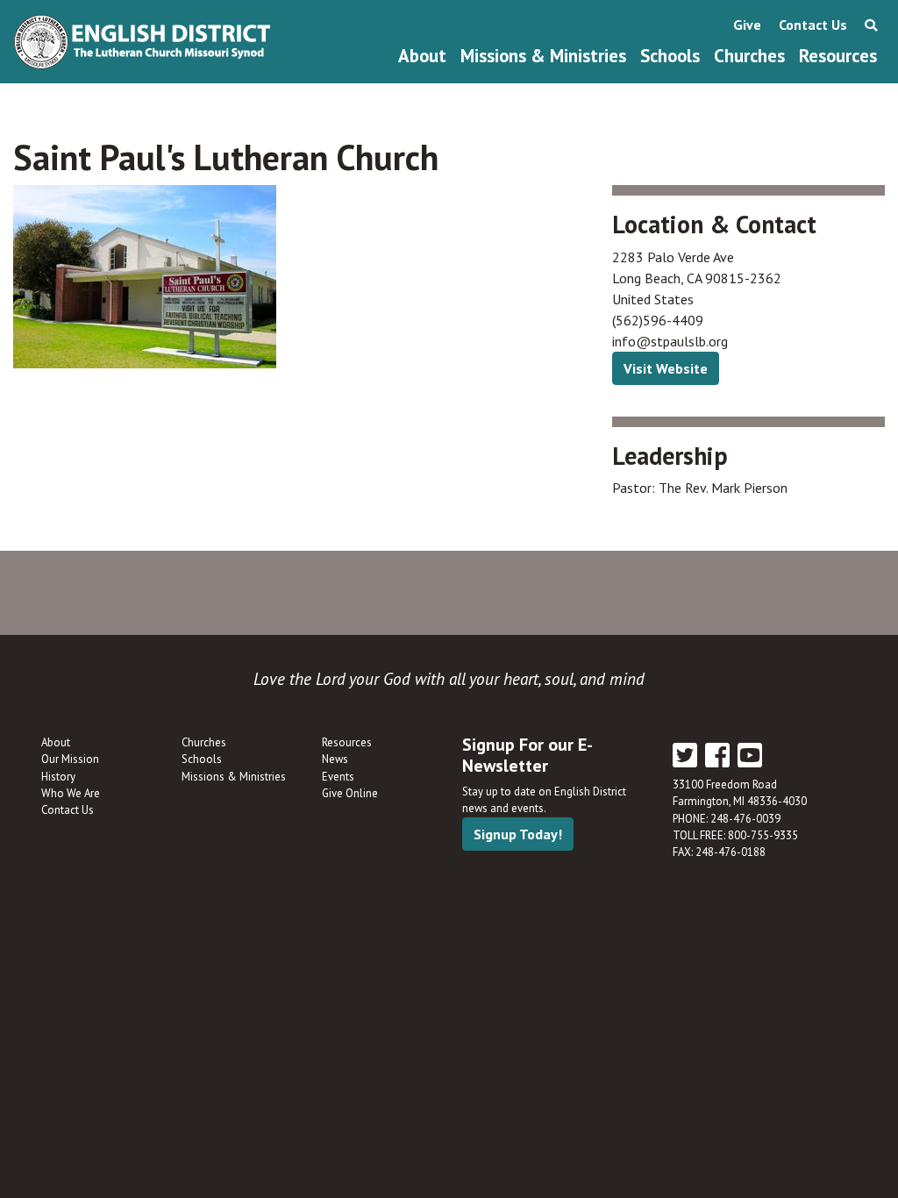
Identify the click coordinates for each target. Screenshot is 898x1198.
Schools (670, 56)
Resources (838, 56)
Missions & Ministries (543, 56)
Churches (749, 56)
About (422, 56)
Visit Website (666, 368)
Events (338, 776)
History (58, 776)
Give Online (350, 793)
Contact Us (813, 24)
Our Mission (70, 759)
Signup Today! (518, 834)
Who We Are (70, 793)
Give (747, 24)
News (335, 759)
